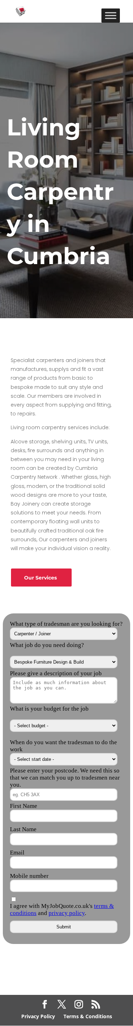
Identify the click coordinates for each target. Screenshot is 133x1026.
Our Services (40, 578)
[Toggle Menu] (110, 15)
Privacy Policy (38, 1016)
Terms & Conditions (87, 1016)
